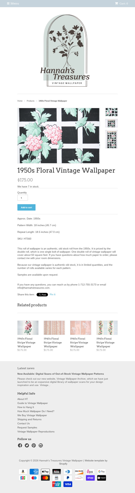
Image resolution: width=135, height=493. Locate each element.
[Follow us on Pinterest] (34, 446)
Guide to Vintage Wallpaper (32, 403)
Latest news (25, 368)
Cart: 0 (123, 3)
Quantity (22, 192)
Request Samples (27, 427)
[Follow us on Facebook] (20, 446)
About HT (22, 399)
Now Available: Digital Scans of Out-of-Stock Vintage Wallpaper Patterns (60, 373)
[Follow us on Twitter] (27, 446)
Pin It (52, 294)
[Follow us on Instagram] (41, 446)
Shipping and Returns (29, 419)
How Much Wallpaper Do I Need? (35, 411)
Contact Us (23, 423)
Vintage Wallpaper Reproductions (35, 431)
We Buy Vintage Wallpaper (32, 415)
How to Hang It (25, 407)
